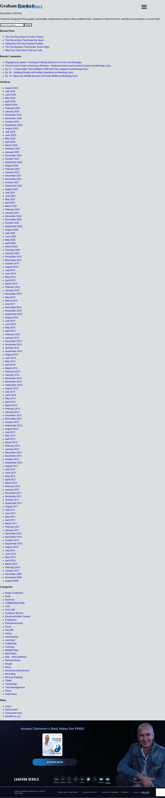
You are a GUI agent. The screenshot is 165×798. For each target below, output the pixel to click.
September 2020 (13, 226)
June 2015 (10, 358)
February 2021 (12, 209)
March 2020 (11, 246)
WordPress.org (12, 716)
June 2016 (10, 324)
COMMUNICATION (14, 603)
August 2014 (11, 388)
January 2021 (12, 212)
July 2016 (10, 320)
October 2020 (12, 222)
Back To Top (137, 782)
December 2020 (13, 216)
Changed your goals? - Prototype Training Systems (31, 62)
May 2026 (10, 98)
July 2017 (10, 304)
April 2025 (10, 142)
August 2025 (11, 128)
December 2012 (13, 452)
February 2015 (12, 371)
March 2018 (11, 300)
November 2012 (13, 456)
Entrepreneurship (14, 623)
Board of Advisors (14, 593)
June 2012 (10, 472)
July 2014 (10, 391)
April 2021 (10, 202)
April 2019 (10, 280)
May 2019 (10, 277)
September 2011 (13, 503)
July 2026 (10, 91)
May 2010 (10, 557)
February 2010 (12, 567)
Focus (8, 626)
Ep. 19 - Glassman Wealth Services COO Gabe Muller (32, 76)
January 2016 (12, 337)
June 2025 (10, 135)
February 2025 (12, 148)
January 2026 (12, 111)
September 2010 (13, 543)
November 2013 (13, 418)
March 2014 (11, 405)
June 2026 (10, 94)
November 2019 (13, 260)
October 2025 (12, 121)
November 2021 (13, 179)
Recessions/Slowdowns (17, 670)
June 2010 (10, 553)
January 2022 (12, 172)
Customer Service (14, 613)
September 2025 (13, 125)
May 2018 (10, 297)
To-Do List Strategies (71, 62)
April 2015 (10, 364)
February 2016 (12, 334)
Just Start (10, 640)
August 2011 (11, 506)
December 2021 (13, 175)
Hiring (8, 633)
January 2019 (12, 290)
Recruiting (10, 674)
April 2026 (10, 101)
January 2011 (12, 530)
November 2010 (13, 536)
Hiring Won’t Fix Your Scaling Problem (24, 43)
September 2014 (13, 385)
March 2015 (11, 368)
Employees (10, 619)
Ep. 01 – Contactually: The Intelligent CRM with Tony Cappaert (37, 69)
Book (7, 596)
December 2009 (13, 574)
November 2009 (13, 577)
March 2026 (11, 104)
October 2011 (12, 499)
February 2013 (12, 445)
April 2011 (10, 520)
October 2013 (12, 422)
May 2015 (10, 361)
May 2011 (10, 516)
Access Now (55, 762)
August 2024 (11, 165)
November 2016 (13, 310)
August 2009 (11, 580)
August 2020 (11, 229)
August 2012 (11, 466)
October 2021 (12, 182)
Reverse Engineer (14, 677)
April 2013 (10, 439)
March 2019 (11, 283)
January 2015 (12, 375)
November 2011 (13, 496)
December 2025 (13, 114)
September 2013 (13, 425)
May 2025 (10, 138)
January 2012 (12, 489)
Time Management (15, 687)
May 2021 (10, 199)
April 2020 (10, 243)
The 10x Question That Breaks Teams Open (27, 47)
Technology (11, 684)
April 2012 (10, 479)
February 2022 (12, 169)
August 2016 (11, 317)
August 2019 (11, 266)
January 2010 (12, 570)
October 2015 (12, 347)
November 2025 (13, 118)
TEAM (8, 680)
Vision (8, 690)
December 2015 (13, 341)
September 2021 (13, 185)
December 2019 (13, 256)
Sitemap (125, 792)
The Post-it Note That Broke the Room (24, 40)
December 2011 (13, 493)
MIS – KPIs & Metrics (16, 657)
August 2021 (11, 189)
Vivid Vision (11, 694)
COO (7, 606)
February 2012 (12, 486)
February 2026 (12, 108)
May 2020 (10, 239)
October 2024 (12, 158)
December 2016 (13, 307)
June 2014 (10, 395)
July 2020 (10, 233)
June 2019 (10, 273)
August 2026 (11, 88)
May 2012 (10, 476)
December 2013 (13, 415)
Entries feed (11, 709)
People (8, 663)
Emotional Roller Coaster (17, 616)
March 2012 (11, 483)
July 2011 (10, 509)
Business (9, 599)
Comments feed (13, 713)
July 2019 (10, 270)
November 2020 (13, 219)
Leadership (11, 643)
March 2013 (11, 442)
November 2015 (13, 344)
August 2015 (11, 354)
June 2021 (10, 196)
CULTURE (10, 609)
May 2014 (10, 398)
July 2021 (10, 192)
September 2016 (13, 314)
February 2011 (12, 526)
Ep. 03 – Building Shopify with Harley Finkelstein (29, 72)
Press (8, 667)
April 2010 (10, 560)
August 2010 (11, 547)
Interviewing (11, 636)
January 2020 (12, 253)
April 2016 (10, 331)
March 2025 (11, 145)
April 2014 (10, 401)
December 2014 (13, 378)
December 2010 (13, 533)
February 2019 (12, 287)
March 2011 (11, 523)
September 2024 (13, 162)
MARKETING (11, 650)
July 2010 (10, 550)
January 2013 (12, 449)
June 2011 (10, 513)
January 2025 (12, 152)
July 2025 (10, 131)
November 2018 (13, 293)
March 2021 (11, 206)
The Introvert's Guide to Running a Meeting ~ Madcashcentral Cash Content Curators (48, 65)
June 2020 (10, 236)
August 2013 (11, 428)
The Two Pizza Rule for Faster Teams (24, 36)
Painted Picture (13, 660)
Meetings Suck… (103, 65)
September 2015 (13, 351)
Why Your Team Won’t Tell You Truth (23, 50)
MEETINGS (10, 653)
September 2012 (13, 462)
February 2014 (12, 408)
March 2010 (11, 564)
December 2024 (13, 155)
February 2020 (12, 250)
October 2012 (12, 459)
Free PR (9, 630)
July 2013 (10, 432)
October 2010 (12, 540)
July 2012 (10, 469)
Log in (8, 706)
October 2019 (12, 263)
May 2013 (10, 435)
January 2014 (12, 412)
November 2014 (13, 381)
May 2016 (10, 327)
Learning (9, 646)
